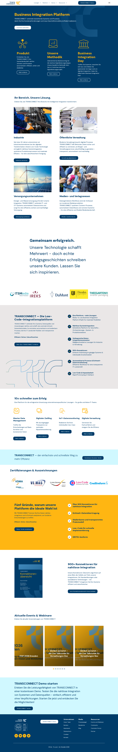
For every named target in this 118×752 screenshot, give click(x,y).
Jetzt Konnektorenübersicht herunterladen (82, 591)
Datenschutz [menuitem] (67, 731)
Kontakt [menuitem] (66, 737)
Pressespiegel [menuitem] (83, 722)
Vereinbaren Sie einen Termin (92, 458)
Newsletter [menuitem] (82, 725)
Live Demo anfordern (23, 27)
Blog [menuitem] (80, 728)
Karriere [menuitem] (66, 725)
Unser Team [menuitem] (67, 722)
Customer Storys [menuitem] (96, 728)
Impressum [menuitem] (67, 728)
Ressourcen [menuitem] (95, 719)
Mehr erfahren (23, 72)
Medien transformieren (68, 217)
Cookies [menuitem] (66, 734)
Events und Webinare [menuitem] (97, 722)
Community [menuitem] (94, 725)
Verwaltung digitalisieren (69, 158)
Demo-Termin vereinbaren (24, 529)
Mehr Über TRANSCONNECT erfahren (27, 344)
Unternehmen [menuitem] (69, 719)
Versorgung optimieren (23, 217)
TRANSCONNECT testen (24, 708)
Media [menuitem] (81, 719)
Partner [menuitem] (93, 731)
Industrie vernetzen (21, 160)
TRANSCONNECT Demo (87, 3)
